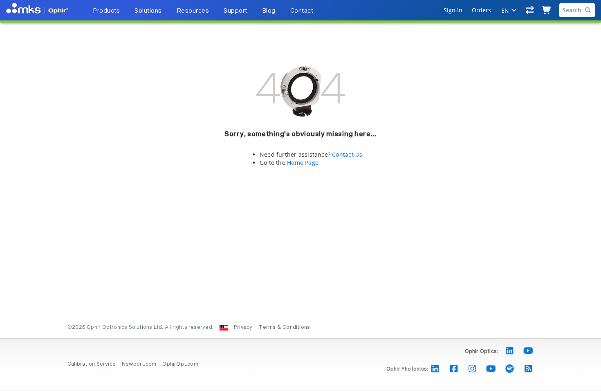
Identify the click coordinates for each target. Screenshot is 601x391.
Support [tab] (235, 11)
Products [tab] (106, 11)
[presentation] (300, 195)
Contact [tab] (302, 11)
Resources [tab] (193, 11)
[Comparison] (530, 10)
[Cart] (546, 10)
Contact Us (347, 154)
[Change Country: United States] (224, 328)
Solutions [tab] (148, 11)
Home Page (302, 162)
